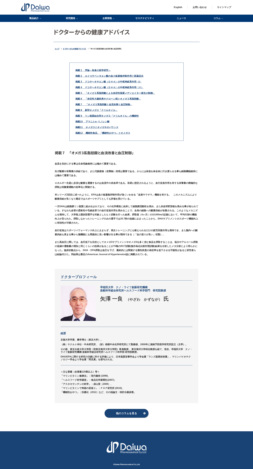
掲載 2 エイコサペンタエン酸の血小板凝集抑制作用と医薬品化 (109, 76)
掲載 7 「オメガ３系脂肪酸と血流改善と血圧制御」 (103, 104)
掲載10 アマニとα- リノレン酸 (92, 121)
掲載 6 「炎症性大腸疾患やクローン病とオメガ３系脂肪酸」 (108, 99)
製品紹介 (34, 18)
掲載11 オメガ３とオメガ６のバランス (96, 127)
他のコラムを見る (126, 413)
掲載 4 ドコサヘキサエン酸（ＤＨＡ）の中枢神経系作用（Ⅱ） (109, 87)
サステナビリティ (144, 18)
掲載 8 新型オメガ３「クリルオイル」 (96, 110)
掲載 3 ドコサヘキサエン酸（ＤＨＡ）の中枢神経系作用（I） (108, 81)
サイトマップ (224, 7)
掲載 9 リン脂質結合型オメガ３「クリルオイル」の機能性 (107, 116)
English (178, 7)
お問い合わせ (200, 7)
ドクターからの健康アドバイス (74, 49)
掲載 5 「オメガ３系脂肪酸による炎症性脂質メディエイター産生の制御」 (115, 93)
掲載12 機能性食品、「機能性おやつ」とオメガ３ (102, 133)
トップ (57, 49)
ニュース (181, 18)
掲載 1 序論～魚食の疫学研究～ (93, 70)
